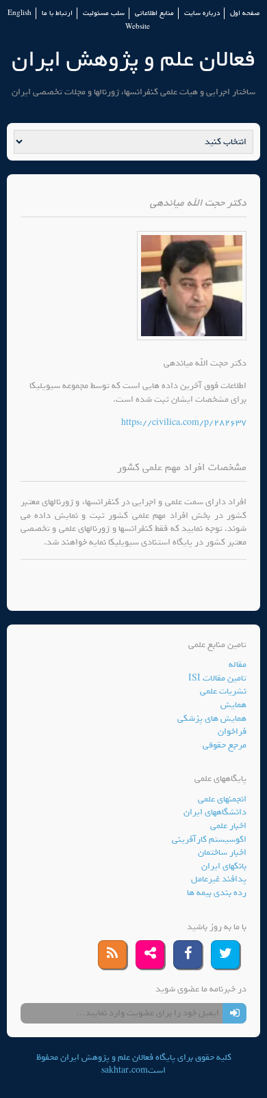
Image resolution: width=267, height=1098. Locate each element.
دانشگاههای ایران (214, 812)
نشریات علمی (223, 691)
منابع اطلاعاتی (154, 13)
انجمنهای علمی (222, 799)
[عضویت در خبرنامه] (234, 1013)
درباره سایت (202, 13)
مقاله (237, 664)
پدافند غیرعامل (218, 879)
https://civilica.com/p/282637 (183, 422)
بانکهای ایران (223, 866)
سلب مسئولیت (104, 13)
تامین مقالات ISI (217, 678)
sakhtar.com (124, 1070)
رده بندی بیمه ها (216, 893)
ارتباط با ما (57, 13)
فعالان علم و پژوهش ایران (133, 59)
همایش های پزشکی (211, 718)
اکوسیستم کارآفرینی (209, 839)
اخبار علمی (228, 826)
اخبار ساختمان (222, 852)
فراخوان (232, 731)
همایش (233, 705)
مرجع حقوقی (224, 745)
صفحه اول (244, 13)
